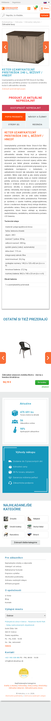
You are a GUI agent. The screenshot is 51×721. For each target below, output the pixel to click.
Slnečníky (43, 686)
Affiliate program (12, 584)
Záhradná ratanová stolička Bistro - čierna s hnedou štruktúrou (22, 376)
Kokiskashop (7, 22)
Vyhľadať (45, 15)
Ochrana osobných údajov (16, 580)
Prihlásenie (5, 2)
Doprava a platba (12, 573)
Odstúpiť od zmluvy (13, 566)
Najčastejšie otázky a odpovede (18, 563)
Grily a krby (32, 686)
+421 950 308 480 (12, 657)
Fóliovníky (22, 686)
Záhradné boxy (8, 24)
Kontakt (8, 602)
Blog (7, 599)
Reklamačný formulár (14, 570)
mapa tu (8, 646)
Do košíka (42, 382)
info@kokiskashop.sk (14, 661)
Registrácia (16, 2)
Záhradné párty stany (34, 688)
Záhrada (18, 22)
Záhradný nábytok (32, 22)
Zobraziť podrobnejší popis (13, 89)
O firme (8, 596)
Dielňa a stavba (10, 686)
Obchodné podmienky (14, 577)
